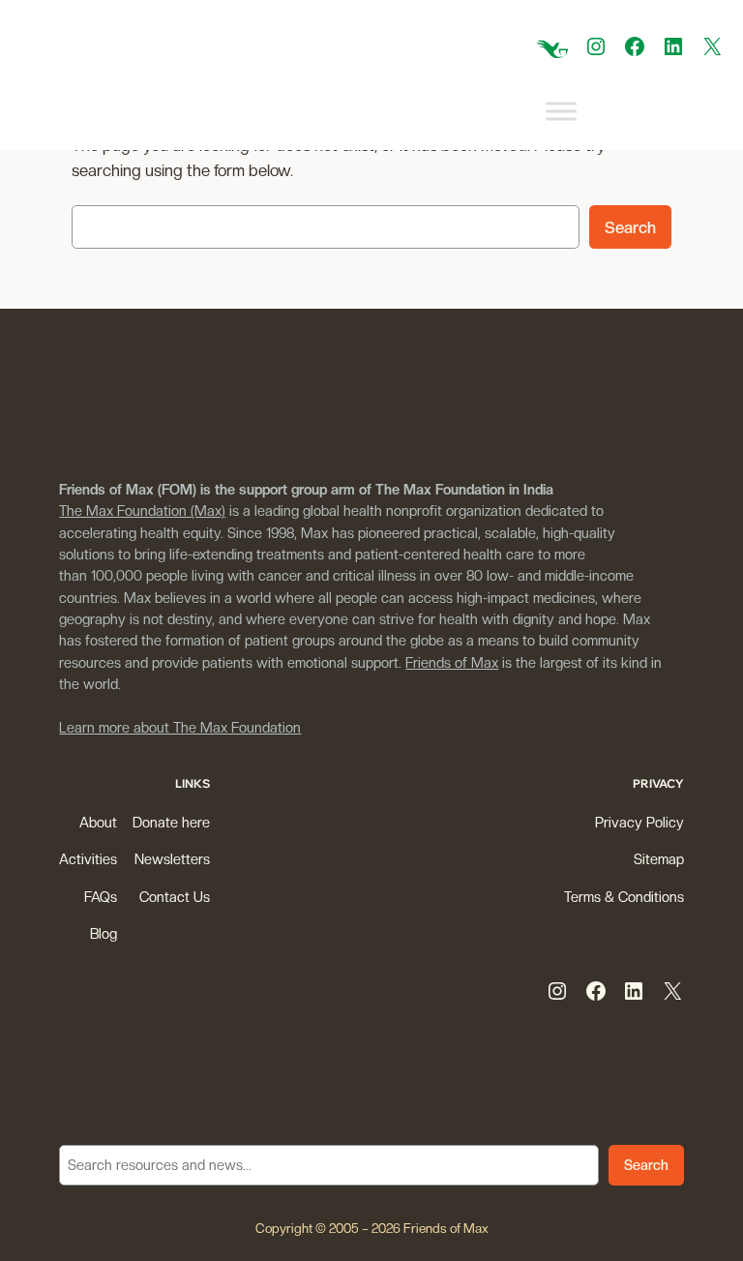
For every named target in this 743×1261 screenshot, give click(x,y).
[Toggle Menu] (561, 112)
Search (630, 227)
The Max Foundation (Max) (142, 510)
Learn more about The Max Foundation (180, 727)
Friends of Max (451, 662)
